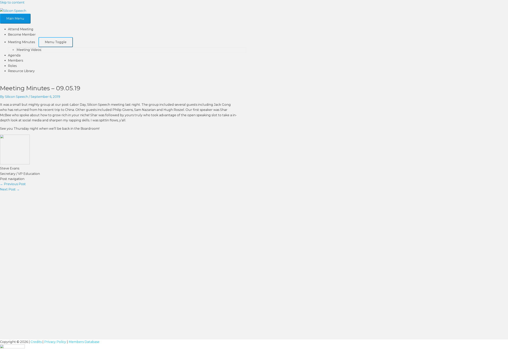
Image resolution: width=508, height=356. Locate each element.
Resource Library (21, 71)
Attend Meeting (20, 29)
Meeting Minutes (21, 42)
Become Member (22, 34)
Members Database (84, 342)
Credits (36, 342)
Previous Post (13, 184)
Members (15, 60)
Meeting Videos (29, 50)
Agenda (14, 55)
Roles (12, 66)
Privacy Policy (55, 342)
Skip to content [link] (12, 2)
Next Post (10, 189)
